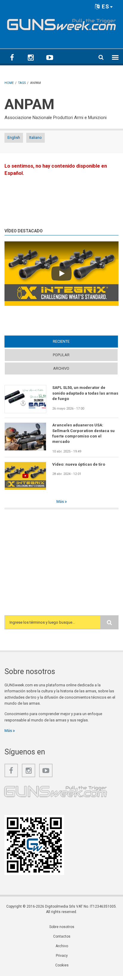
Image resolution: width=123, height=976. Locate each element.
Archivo (61, 368)
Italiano (35, 137)
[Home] (61, 23)
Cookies (62, 965)
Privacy (62, 955)
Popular (61, 355)
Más (60, 501)
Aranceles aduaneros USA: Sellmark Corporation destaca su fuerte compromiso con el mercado (83, 433)
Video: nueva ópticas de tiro (78, 464)
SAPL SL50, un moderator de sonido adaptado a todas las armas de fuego (85, 393)
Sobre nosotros (61, 927)
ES (105, 6)
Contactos (61, 936)
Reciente (73, 341)
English (13, 137)
